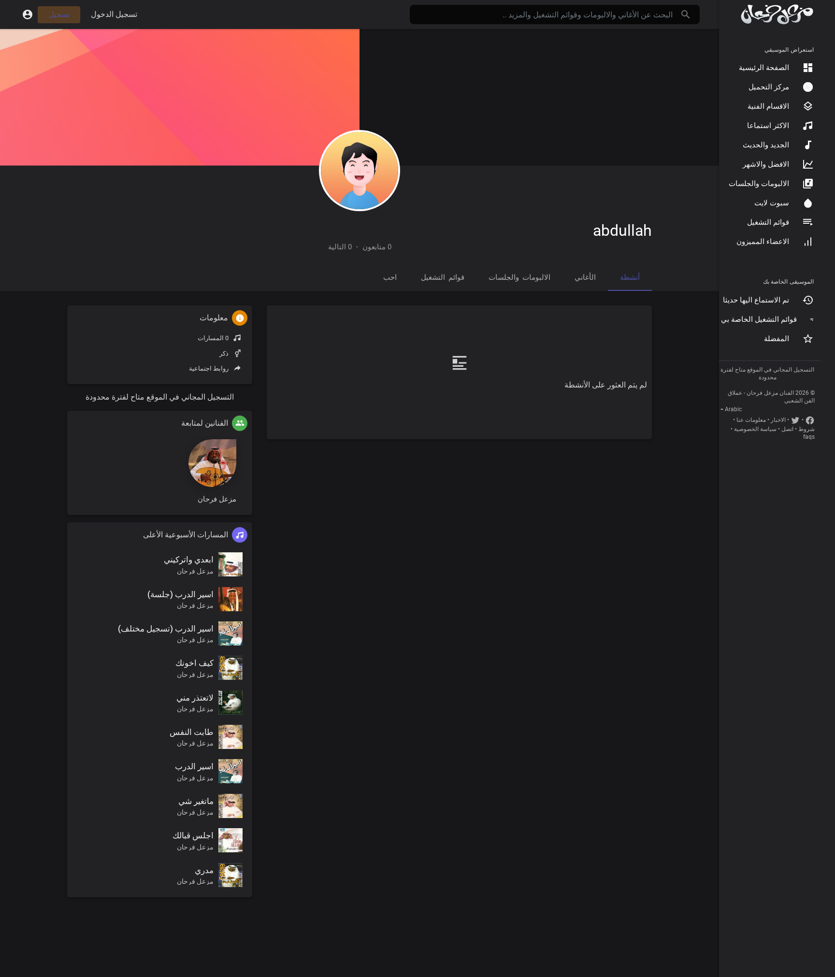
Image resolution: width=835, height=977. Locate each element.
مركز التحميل (769, 87)
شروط (806, 429)
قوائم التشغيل (768, 222)
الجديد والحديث (766, 145)
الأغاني (585, 277)
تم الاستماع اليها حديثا (756, 300)
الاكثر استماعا (768, 125)
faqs (809, 436)
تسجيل (59, 14)
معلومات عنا (751, 420)
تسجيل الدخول (114, 14)
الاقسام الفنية (768, 106)
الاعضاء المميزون (762, 241)
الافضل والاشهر (766, 164)
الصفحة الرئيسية (764, 67)
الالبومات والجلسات (759, 183)
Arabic (733, 409)
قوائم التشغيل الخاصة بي (759, 319)
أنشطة (630, 277)
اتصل (787, 429)
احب (390, 277)
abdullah (622, 230)
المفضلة (776, 338)
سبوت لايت (771, 203)
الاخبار (778, 420)
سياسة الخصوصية (755, 429)
